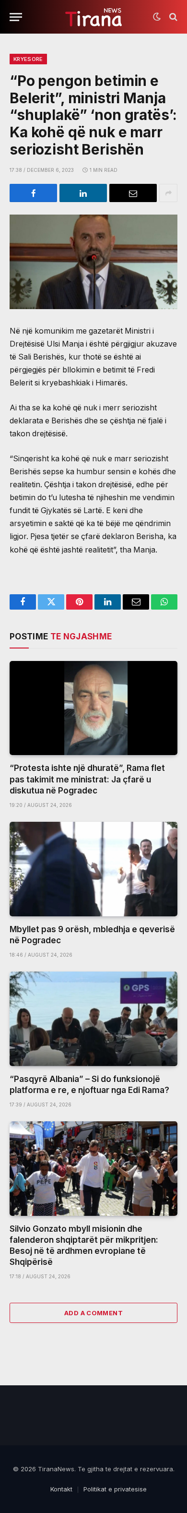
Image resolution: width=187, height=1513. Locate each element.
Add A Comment (93, 1313)
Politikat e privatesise (115, 1489)
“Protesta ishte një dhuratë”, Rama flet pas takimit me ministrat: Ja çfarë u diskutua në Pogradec (87, 779)
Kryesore (28, 59)
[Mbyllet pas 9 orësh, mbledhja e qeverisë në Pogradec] (93, 869)
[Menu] (16, 17)
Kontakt (61, 1489)
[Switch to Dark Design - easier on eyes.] (157, 16)
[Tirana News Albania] (94, 17)
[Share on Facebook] (33, 193)
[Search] (172, 17)
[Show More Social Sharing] (168, 193)
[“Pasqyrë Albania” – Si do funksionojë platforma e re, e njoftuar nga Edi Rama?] (93, 1019)
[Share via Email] (133, 193)
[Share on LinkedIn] (83, 193)
